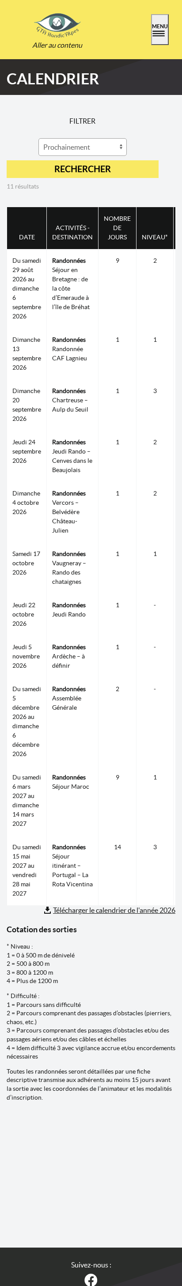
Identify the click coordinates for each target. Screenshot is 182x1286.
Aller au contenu (57, 45)
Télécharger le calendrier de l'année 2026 (114, 910)
